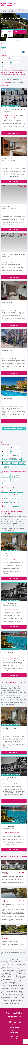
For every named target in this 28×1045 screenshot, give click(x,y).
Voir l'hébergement (13, 133)
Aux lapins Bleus (7, 350)
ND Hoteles (6, 206)
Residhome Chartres (9, 554)
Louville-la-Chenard (8, 502)
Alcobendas (13, 160)
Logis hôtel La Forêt (9, 604)
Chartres (7, 256)
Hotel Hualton (7, 158)
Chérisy (12, 304)
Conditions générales (14, 1027)
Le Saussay (14, 498)
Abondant (6, 491)
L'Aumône (6, 498)
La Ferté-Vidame (9, 352)
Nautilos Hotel (7, 398)
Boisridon (13, 491)
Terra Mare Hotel (8, 652)
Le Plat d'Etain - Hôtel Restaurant (14, 109)
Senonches (13, 605)
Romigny (5, 506)
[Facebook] (14, 1038)
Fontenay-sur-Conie (8, 494)
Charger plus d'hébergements (13, 428)
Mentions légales (14, 1032)
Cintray (20, 491)
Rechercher (20, 32)
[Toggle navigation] (27, 3)
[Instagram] (11, 1038)
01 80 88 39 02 (14, 1022)
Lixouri (12, 654)
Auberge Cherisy (8, 302)
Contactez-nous (14, 1036)
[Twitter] (16, 1038)
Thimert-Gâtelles (15, 506)
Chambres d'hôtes (6, 48)
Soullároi (13, 400)
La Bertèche (18, 494)
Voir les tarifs (13, 181)
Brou (12, 111)
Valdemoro (13, 208)
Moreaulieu (18, 502)
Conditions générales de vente (14, 1030)
